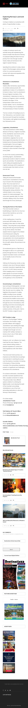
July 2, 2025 (7, 28)
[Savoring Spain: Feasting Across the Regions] (14, 486)
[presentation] (14, 599)
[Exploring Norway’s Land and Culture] (6, 440)
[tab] (14, 599)
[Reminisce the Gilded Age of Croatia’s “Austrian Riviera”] (14, 460)
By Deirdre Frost (15, 438)
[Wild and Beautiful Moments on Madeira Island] (14, 511)
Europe (11, 432)
